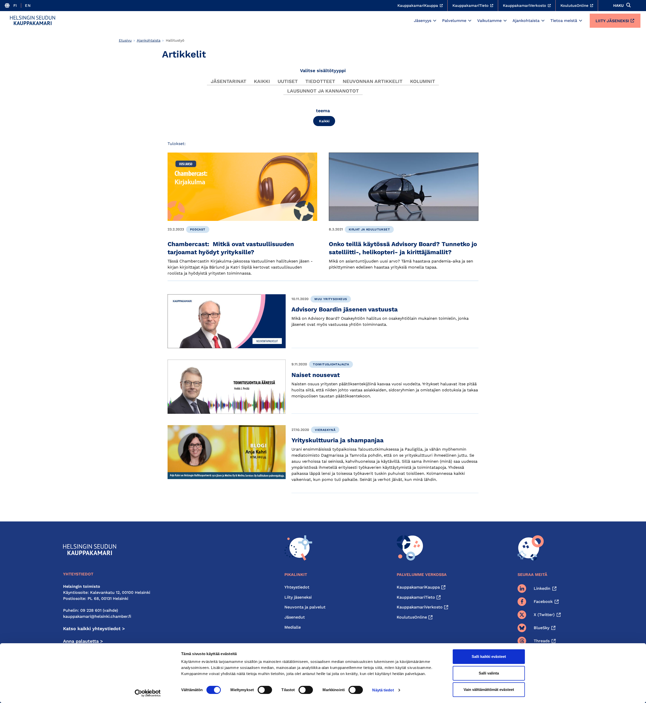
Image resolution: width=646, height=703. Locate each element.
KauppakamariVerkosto (420, 607)
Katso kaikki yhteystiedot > (94, 628)
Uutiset (288, 81)
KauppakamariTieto (416, 597)
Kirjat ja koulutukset (369, 229)
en (28, 5)
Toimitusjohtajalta (331, 364)
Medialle (292, 627)
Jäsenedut (294, 617)
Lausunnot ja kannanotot (323, 91)
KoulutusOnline (412, 617)
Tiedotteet (320, 81)
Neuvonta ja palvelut (305, 607)
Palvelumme (454, 20)
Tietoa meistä (563, 20)
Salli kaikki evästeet (489, 656)
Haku (618, 5)
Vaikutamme (489, 20)
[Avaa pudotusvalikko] (434, 20)
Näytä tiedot (383, 690)
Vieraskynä (325, 430)
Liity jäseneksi (612, 20)
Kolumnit (422, 81)
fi (15, 5)
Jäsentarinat (228, 81)
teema (323, 110)
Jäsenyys (422, 20)
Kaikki (262, 81)
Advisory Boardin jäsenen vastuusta (344, 309)
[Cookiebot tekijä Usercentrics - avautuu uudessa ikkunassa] (148, 693)
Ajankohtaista (526, 20)
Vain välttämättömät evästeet (489, 689)
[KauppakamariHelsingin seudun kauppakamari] (32, 20)
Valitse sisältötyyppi (323, 70)
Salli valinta (489, 673)
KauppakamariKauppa (418, 587)
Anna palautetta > (83, 641)
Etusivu (125, 40)
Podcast (197, 229)
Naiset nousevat (315, 374)
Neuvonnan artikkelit (372, 81)
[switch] (265, 690)
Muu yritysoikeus (330, 299)
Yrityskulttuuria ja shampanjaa (337, 440)
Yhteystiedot (296, 587)
